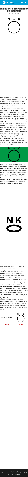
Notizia (17, 13)
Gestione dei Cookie (18, 472)
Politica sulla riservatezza (7, 472)
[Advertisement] (14, 50)
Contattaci (17, 474)
